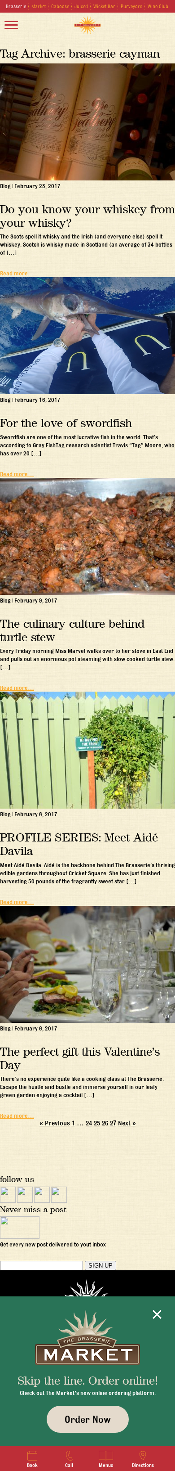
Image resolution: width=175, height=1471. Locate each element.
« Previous (54, 1123)
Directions (143, 1465)
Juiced (81, 6)
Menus (106, 1465)
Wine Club (158, 6)
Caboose (60, 6)
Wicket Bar (104, 6)
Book (32, 1465)
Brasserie (16, 6)
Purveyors (131, 6)
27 (113, 1123)
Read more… (17, 273)
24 (89, 1123)
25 (97, 1123)
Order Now (88, 1419)
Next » (127, 1123)
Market (38, 6)
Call (69, 1465)
